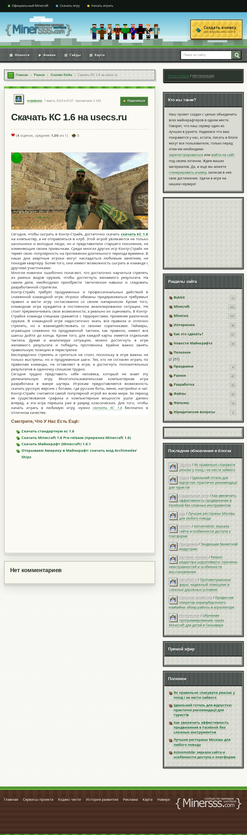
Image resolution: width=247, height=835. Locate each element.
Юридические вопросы (194, 412)
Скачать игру (70, 5)
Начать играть (102, 5)
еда (182, 513)
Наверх (163, 799)
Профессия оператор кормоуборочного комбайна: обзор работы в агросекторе (201, 602)
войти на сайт (223, 154)
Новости (20, 55)
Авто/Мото (188, 579)
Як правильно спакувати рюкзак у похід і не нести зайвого (207, 467)
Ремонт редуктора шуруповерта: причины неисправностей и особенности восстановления (203, 564)
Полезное (182, 352)
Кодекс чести (69, 799)
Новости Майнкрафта (193, 343)
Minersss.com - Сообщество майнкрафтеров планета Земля (208, 803)
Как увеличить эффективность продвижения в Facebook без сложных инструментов (202, 500)
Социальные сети (194, 495)
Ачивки (47, 55)
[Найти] (236, 55)
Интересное (184, 324)
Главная (11, 799)
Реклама (130, 799)
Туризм (185, 464)
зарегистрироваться (186, 154)
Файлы (180, 393)
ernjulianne (34, 101)
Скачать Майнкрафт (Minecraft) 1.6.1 (56, 443)
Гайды (72, 55)
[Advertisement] (79, 506)
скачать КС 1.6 (134, 234)
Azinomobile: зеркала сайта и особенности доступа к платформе (200, 531)
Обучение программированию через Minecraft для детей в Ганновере (196, 620)
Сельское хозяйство (195, 597)
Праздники (183, 366)
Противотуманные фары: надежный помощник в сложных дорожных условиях (200, 584)
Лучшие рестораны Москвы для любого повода (207, 515)
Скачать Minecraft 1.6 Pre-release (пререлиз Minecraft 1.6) (76, 437)
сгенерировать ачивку (187, 172)
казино (185, 526)
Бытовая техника (193, 557)
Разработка (184, 384)
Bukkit (179, 297)
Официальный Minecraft (30, 5)
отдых (184, 477)
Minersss (181, 315)
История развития (102, 799)
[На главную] (38, 29)
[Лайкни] (13, 135)
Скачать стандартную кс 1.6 (47, 431)
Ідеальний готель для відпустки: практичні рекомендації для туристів (203, 482)
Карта (97, 55)
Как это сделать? (188, 334)
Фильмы (181, 402)
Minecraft (182, 306)
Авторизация (203, 75)
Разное (180, 375)
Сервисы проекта (38, 799)
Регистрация (178, 75)
